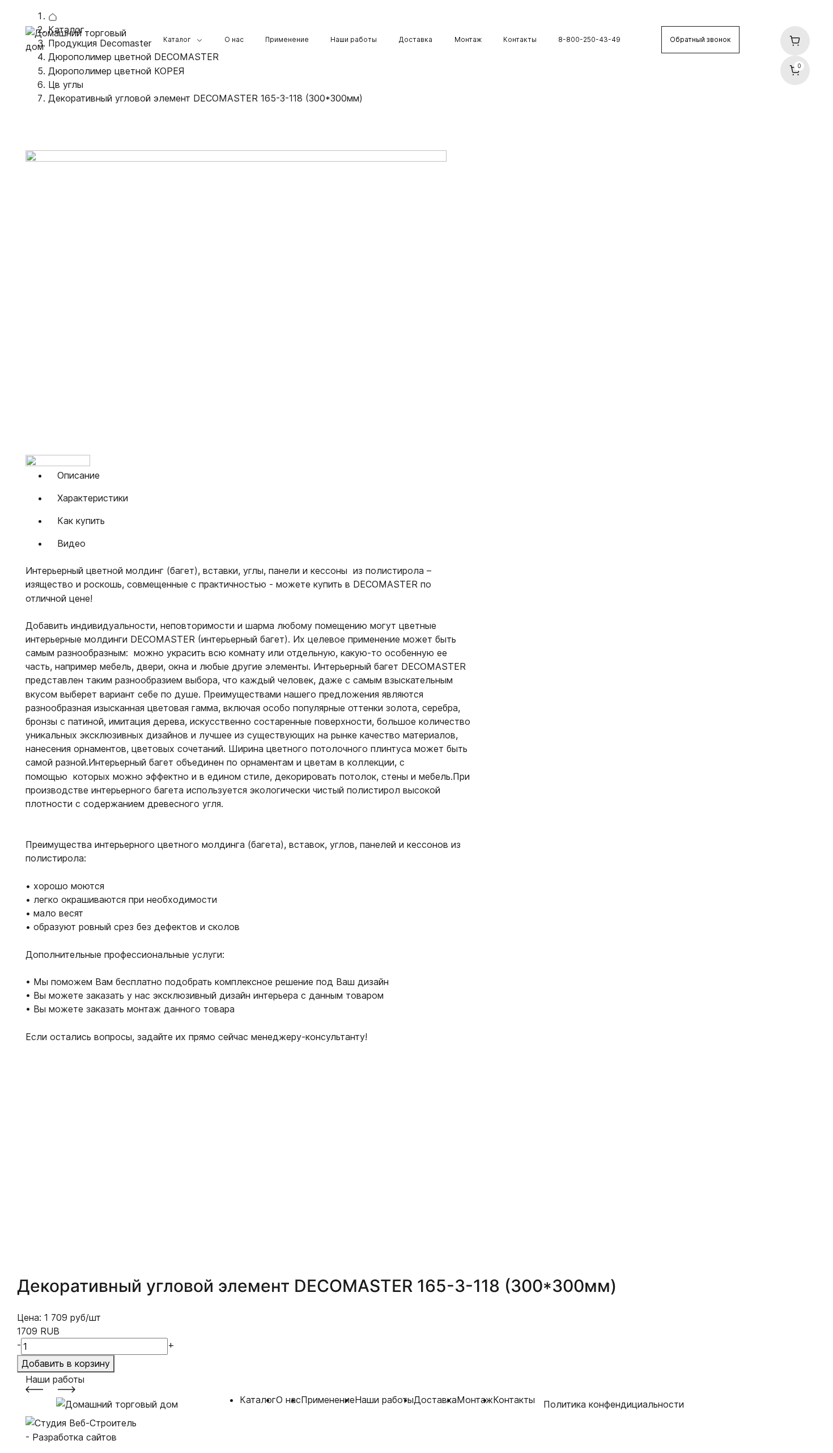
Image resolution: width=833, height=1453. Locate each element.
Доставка (415, 39)
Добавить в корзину (66, 1363)
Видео (71, 543)
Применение (287, 39)
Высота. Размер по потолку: (67, 1084)
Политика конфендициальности (613, 1404)
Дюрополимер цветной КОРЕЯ (116, 71)
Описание (78, 475)
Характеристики (92, 498)
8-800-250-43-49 (589, 39)
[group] (250, 302)
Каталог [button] (177, 39)
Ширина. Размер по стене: (69, 1111)
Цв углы (65, 84)
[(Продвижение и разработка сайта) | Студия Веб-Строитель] (81, 1422)
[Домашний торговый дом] (84, 39)
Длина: (41, 1132)
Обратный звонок (700, 39)
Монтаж (468, 39)
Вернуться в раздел (82, 126)
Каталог (258, 1399)
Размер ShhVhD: (61, 1064)
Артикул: (44, 1050)
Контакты (520, 39)
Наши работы (353, 39)
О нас (234, 39)
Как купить (81, 520)
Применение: (54, 1146)
